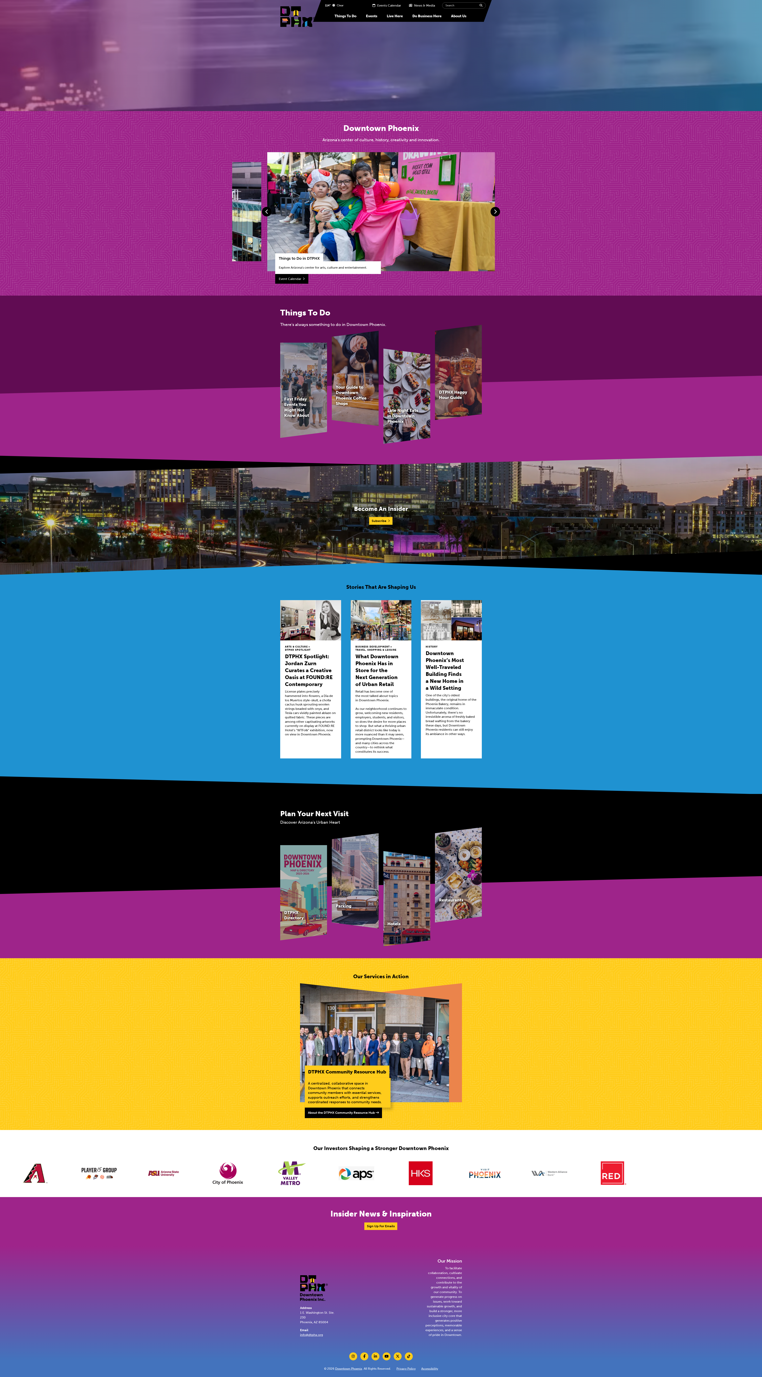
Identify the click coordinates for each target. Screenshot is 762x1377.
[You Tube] (387, 1356)
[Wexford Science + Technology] (496, 1173)
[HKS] (175, 1173)
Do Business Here (427, 16)
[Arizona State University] (689, 1173)
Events (371, 16)
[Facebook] (364, 1356)
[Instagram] (353, 1356)
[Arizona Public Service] (110, 1173)
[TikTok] (409, 1356)
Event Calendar (290, 279)
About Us (458, 16)
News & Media (424, 5)
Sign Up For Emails (381, 1226)
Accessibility (429, 1368)
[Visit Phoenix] (239, 1173)
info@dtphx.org (311, 1335)
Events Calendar (388, 5)
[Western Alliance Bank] (303, 1173)
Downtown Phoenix (348, 1368)
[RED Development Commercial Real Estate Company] (368, 1173)
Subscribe (379, 521)
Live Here (395, 16)
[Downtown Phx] (314, 1288)
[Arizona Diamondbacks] (560, 1173)
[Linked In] (375, 1356)
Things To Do (345, 16)
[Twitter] (398, 1356)
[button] (266, 211)
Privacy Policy (406, 1368)
